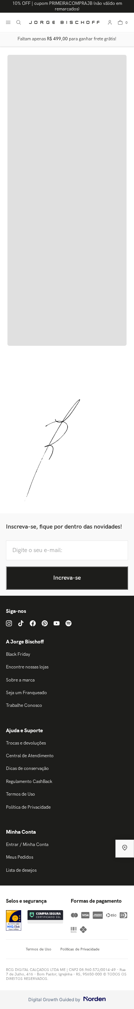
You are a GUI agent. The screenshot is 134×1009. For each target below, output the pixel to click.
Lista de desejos (21, 870)
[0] (120, 22)
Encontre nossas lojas (27, 667)
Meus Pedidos (19, 857)
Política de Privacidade (28, 807)
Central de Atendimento (30, 756)
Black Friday (18, 654)
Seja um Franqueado (26, 693)
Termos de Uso (20, 794)
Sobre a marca (20, 680)
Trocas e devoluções (26, 743)
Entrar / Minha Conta (27, 844)
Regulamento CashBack (29, 781)
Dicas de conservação (27, 768)
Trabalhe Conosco (24, 705)
